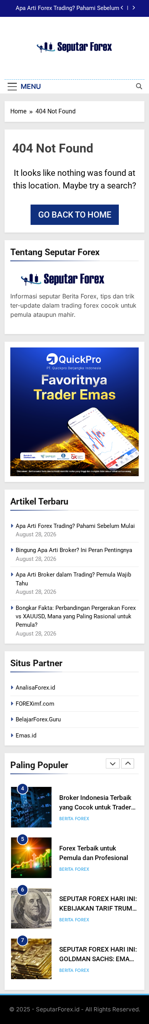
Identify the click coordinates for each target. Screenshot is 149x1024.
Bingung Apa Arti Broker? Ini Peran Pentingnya (74, 550)
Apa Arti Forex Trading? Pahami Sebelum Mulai (67, 8)
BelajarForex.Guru (38, 719)
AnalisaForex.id (35, 687)
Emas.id (26, 735)
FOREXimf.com (35, 703)
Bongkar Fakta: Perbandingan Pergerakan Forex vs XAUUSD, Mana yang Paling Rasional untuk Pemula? (76, 617)
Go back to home (74, 215)
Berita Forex (74, 818)
